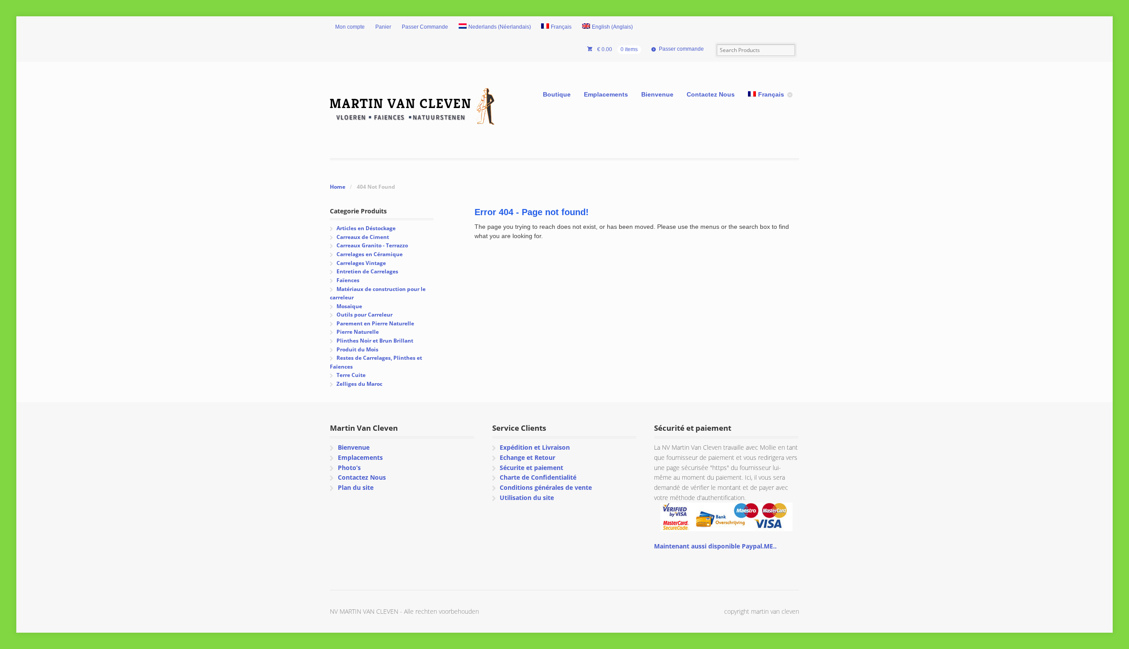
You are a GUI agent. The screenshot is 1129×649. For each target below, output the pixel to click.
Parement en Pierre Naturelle (375, 323)
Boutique (557, 94)
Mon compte (350, 27)
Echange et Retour (527, 457)
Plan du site (356, 487)
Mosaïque (349, 306)
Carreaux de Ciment (362, 237)
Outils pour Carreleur (364, 314)
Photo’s (349, 467)
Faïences (347, 280)
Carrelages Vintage (361, 263)
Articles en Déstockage (366, 228)
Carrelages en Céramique (369, 254)
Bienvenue (657, 94)
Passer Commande (425, 27)
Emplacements (606, 94)
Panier (383, 27)
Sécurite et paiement (531, 467)
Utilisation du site (527, 497)
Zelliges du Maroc (359, 384)
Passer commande (681, 49)
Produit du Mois (357, 349)
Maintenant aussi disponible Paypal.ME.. (715, 546)
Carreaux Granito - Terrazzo (372, 245)
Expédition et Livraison (535, 447)
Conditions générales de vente (546, 487)
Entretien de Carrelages (367, 271)
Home (337, 186)
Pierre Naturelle (357, 332)
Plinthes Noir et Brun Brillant (374, 340)
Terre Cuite (351, 375)
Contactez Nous (711, 94)
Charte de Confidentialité (538, 477)
